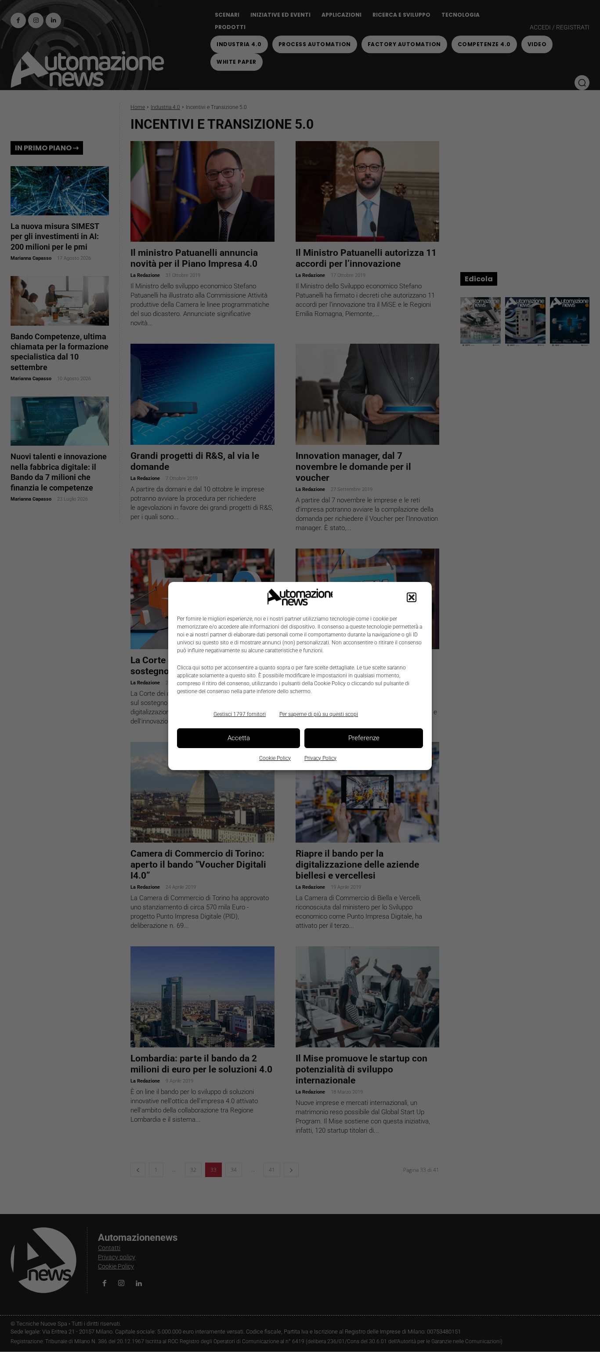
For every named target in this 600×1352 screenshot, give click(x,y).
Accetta (239, 738)
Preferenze (364, 738)
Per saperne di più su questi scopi (318, 714)
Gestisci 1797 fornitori (239, 714)
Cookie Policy (275, 758)
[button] (411, 597)
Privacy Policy (320, 758)
